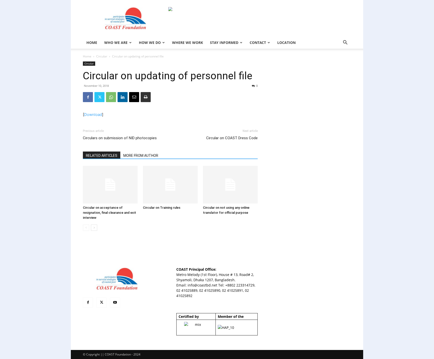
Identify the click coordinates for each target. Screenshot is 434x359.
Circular (101, 56)
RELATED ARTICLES (101, 156)
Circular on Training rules (161, 207)
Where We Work (187, 42)
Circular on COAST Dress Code (232, 138)
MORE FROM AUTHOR (140, 156)
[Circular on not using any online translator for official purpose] (230, 184)
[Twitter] (99, 97)
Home (87, 56)
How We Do (150, 42)
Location (286, 42)
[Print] (146, 97)
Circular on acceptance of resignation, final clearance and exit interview (109, 213)
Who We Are (116, 42)
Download (93, 114)
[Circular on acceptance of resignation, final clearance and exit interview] (110, 184)
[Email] (134, 97)
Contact (258, 42)
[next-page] (94, 228)
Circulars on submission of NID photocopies (120, 138)
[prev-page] (86, 228)
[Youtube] (115, 303)
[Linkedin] (123, 97)
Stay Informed (224, 42)
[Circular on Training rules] (170, 184)
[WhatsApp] (111, 97)
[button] (345, 43)
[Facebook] (88, 97)
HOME (91, 42)
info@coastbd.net (202, 285)
